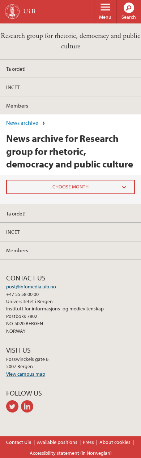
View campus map (25, 374)
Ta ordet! (15, 68)
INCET (13, 87)
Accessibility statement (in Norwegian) (71, 453)
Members (17, 105)
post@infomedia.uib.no (31, 286)
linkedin (28, 406)
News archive (22, 122)
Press (88, 442)
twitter (13, 406)
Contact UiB (18, 442)
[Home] (12, 11)
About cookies (115, 442)
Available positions (57, 442)
